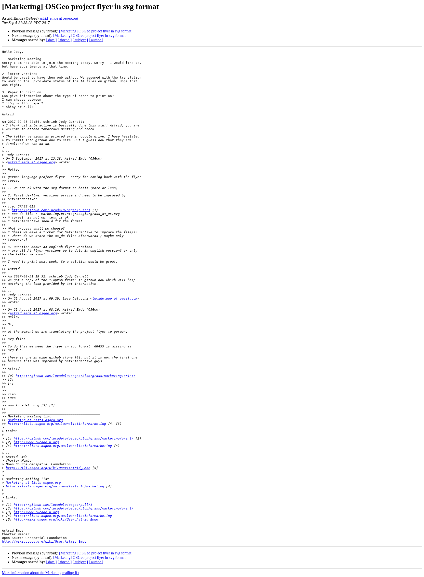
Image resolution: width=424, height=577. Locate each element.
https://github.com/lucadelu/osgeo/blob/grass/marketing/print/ (75, 376)
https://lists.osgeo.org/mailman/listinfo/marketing (57, 424)
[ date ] (51, 40)
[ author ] (96, 40)
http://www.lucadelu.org (36, 442)
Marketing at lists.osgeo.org (35, 420)
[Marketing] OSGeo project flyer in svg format (95, 31)
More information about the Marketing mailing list (40, 573)
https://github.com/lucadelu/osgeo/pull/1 (51, 210)
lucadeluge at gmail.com (114, 298)
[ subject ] (80, 40)
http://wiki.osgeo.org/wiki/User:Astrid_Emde (48, 468)
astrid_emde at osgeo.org (59, 18)
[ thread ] (65, 40)
